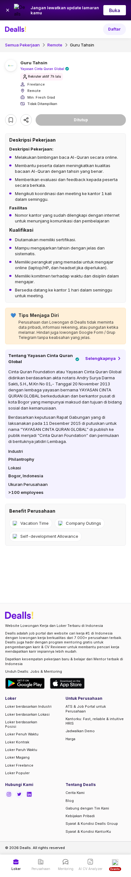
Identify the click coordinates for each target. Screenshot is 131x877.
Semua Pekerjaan (22, 44)
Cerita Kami (75, 792)
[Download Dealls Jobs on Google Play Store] (25, 683)
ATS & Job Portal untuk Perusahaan (86, 708)
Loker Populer (17, 773)
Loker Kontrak (17, 742)
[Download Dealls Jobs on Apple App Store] (67, 683)
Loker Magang (17, 757)
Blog (70, 800)
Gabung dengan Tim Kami (87, 808)
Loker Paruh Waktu (21, 749)
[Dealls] (16, 29)
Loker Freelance (19, 765)
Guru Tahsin (82, 44)
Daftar (114, 29)
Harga (70, 739)
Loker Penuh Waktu (21, 734)
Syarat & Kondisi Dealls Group (92, 823)
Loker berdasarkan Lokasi (27, 714)
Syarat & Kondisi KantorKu (88, 831)
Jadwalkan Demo (80, 731)
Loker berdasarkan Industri (28, 706)
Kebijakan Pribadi (80, 816)
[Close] (7, 10)
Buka (114, 10)
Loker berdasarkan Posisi (21, 724)
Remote (54, 44)
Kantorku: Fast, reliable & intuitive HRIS (95, 721)
